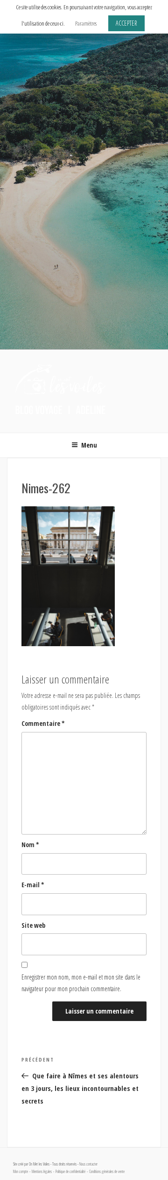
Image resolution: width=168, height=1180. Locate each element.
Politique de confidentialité (70, 1171)
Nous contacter (88, 1164)
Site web (33, 925)
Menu (89, 445)
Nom (30, 844)
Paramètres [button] (86, 23)
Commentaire (43, 723)
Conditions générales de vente (107, 1171)
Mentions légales (42, 1171)
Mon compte (20, 1171)
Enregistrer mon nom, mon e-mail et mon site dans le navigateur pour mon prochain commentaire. (80, 983)
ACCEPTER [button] (126, 23)
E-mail (32, 884)
